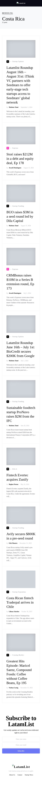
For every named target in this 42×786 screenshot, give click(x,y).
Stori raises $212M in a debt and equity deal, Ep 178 (20, 158)
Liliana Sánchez (14, 611)
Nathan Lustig (13, 688)
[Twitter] (16, 780)
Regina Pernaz (13, 484)
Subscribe (21, 751)
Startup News (29, 775)
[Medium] (26, 780)
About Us (12, 775)
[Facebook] (22, 780)
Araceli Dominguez (15, 168)
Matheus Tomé (13, 107)
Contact (20, 775)
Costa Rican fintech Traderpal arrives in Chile (20, 602)
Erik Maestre (13, 543)
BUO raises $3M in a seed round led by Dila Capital (19, 216)
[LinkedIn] (19, 780)
